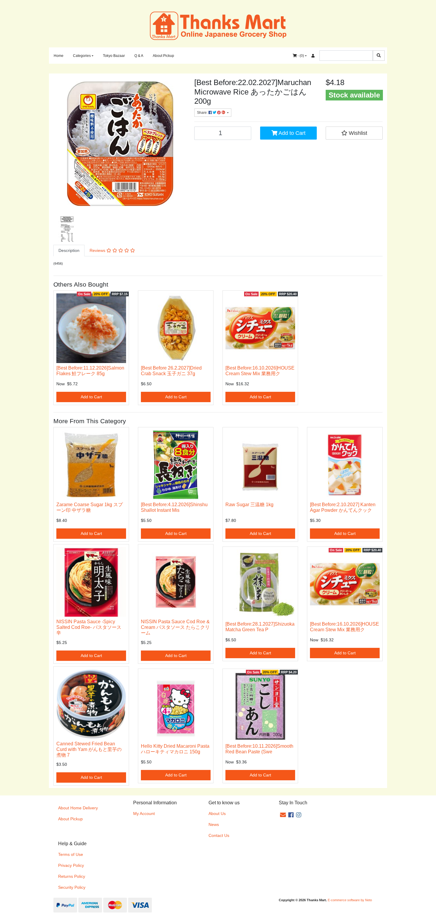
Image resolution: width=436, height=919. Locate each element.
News (214, 824)
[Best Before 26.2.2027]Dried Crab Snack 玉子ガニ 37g (171, 370)
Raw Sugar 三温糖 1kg (249, 504)
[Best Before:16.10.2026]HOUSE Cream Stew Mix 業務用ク (260, 370)
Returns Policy (71, 876)
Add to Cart (291, 133)
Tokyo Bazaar (114, 56)
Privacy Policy (71, 865)
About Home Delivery (78, 807)
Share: (203, 113)
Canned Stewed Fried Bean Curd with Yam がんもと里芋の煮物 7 (89, 749)
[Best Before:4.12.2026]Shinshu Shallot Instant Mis (174, 507)
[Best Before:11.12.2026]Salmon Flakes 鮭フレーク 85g (90, 370)
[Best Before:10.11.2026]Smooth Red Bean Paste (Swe (259, 749)
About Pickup (163, 56)
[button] (354, 133)
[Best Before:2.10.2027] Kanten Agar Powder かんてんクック (342, 507)
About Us (217, 813)
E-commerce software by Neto (350, 900)
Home (58, 56)
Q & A (138, 56)
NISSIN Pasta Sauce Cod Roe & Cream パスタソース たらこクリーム (175, 627)
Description (68, 250)
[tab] (69, 250)
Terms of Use (70, 854)
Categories (82, 56)
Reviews (98, 250)
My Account (144, 813)
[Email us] (283, 815)
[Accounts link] (313, 56)
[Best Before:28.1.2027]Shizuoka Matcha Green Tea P (260, 626)
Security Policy (71, 887)
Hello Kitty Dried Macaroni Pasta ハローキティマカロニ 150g (177, 749)
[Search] (379, 55)
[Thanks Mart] (218, 25)
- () (300, 56)
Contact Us (219, 835)
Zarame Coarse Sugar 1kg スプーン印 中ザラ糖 (89, 507)
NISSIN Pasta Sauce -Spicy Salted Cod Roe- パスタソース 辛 (88, 627)
